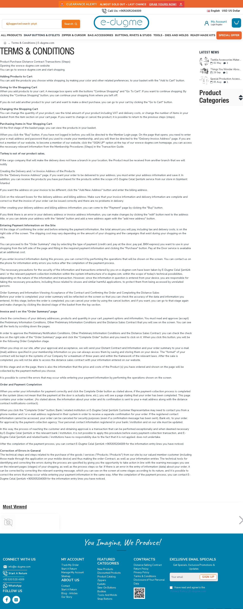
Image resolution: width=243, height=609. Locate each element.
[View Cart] (236, 23)
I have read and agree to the (188, 589)
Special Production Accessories (225, 79)
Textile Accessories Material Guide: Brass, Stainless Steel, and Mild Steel (225, 60)
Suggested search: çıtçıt (23, 23)
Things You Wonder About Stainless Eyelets (225, 69)
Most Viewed (15, 507)
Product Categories (214, 97)
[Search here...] (71, 24)
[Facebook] (6, 599)
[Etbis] (139, 593)
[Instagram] (16, 599)
